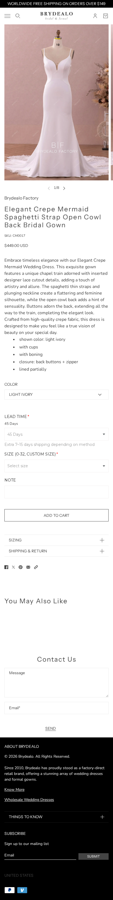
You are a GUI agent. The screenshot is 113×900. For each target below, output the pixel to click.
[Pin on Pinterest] (21, 567)
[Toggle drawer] (7, 16)
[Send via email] (28, 567)
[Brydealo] (56, 16)
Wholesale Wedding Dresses (29, 799)
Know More (14, 789)
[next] (64, 188)
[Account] (95, 16)
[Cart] (106, 16)
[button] (36, 567)
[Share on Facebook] (6, 567)
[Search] (18, 16)
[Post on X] (13, 567)
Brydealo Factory (21, 198)
